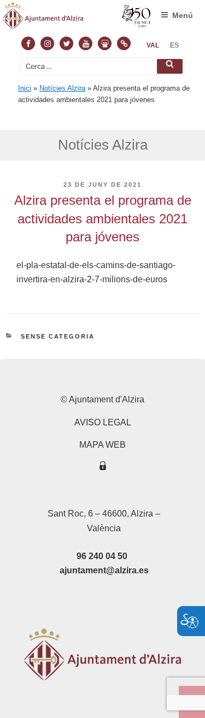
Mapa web (102, 444)
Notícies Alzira (62, 88)
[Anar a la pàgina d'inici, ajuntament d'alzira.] (77, 18)
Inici (24, 88)
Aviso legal (102, 422)
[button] (170, 66)
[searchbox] (102, 66)
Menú (182, 15)
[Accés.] (103, 467)
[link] (153, 45)
